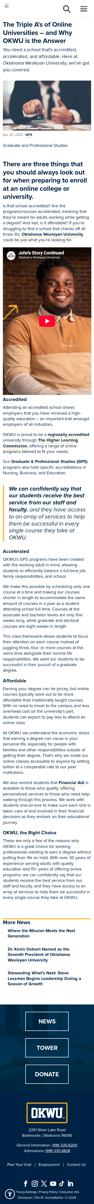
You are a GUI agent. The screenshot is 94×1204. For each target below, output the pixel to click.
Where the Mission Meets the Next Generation (41, 933)
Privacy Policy (48, 1192)
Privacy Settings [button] (26, 1192)
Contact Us (76, 1164)
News (47, 1021)
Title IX (38, 1197)
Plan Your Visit (19, 1164)
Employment (49, 1164)
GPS (29, 134)
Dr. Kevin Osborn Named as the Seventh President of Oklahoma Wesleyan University (39, 954)
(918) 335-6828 (57, 1151)
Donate (47, 1074)
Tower (47, 1047)
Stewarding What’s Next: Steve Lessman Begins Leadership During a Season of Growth (44, 978)
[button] (10, 1194)
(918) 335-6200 (64, 1145)
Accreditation (54, 1197)
